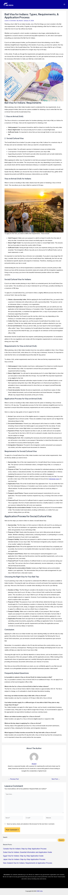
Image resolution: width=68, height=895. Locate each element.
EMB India (40, 891)
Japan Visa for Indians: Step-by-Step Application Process (24, 859)
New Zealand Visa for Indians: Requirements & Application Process (27, 863)
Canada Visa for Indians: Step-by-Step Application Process (24, 849)
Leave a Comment (10, 20)
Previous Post (13, 779)
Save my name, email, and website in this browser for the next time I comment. (31, 824)
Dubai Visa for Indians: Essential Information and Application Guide (27, 852)
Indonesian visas (54, 479)
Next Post (56, 779)
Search (5, 837)
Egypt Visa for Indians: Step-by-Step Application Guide (23, 856)
